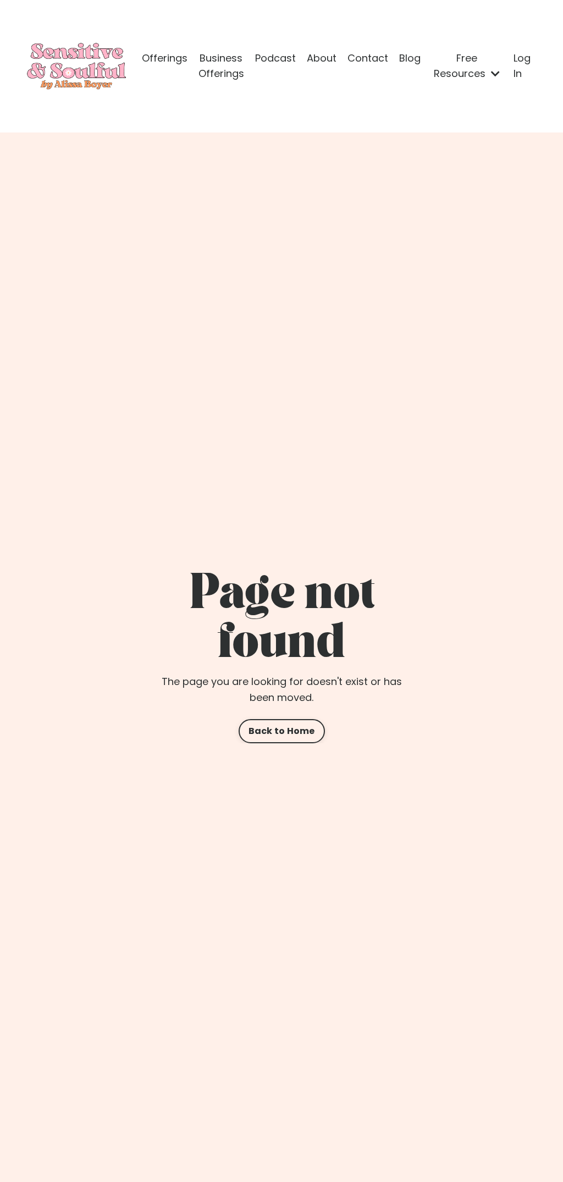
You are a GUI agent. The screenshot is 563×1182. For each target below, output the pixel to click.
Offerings (164, 58)
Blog (410, 58)
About (321, 58)
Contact (367, 58)
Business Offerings (221, 66)
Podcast (275, 58)
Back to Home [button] (282, 731)
